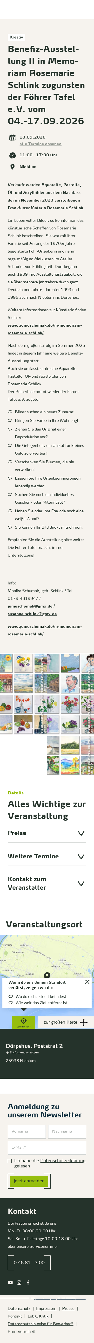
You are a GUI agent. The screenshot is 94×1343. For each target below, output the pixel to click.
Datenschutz (19, 1309)
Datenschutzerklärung (63, 1161)
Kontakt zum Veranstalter (27, 884)
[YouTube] (10, 1282)
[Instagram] (19, 1282)
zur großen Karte (60, 1022)
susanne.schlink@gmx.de (32, 614)
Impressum (46, 1309)
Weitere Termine (33, 857)
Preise (17, 833)
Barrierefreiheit (21, 1332)
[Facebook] (28, 1282)
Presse (68, 1309)
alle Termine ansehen (40, 144)
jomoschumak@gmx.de (30, 606)
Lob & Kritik (38, 1316)
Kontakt (15, 1316)
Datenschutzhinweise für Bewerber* (40, 1324)
